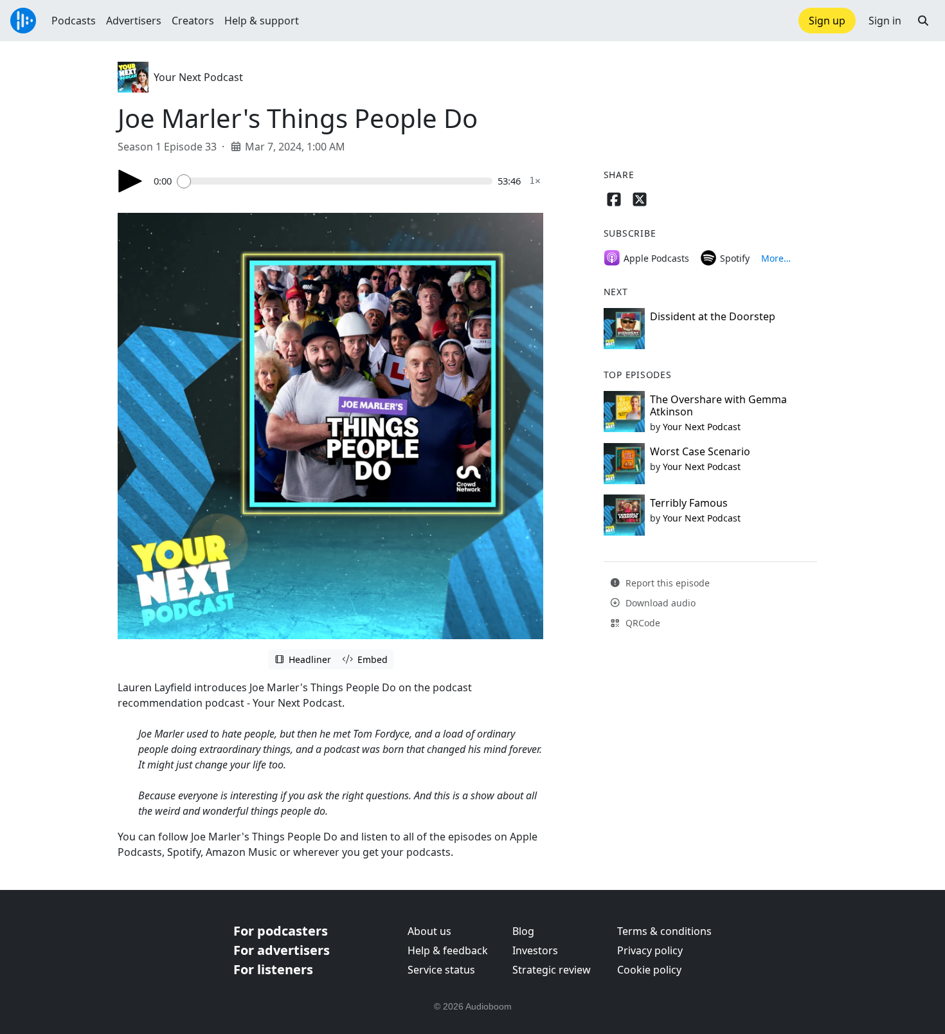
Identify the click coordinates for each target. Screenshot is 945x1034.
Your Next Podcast (198, 77)
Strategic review (551, 970)
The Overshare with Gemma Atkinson (718, 405)
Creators (193, 21)
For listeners (273, 969)
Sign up (827, 21)
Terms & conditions (664, 931)
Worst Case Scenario (700, 451)
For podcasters (280, 930)
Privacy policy (650, 950)
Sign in (885, 21)
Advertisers (133, 21)
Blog (523, 931)
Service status (441, 970)
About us (429, 931)
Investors (535, 950)
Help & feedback (448, 950)
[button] (923, 20)
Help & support (261, 21)
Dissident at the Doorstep (712, 316)
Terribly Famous (689, 503)
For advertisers (281, 950)
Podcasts (73, 21)
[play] (130, 181)
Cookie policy (649, 970)
